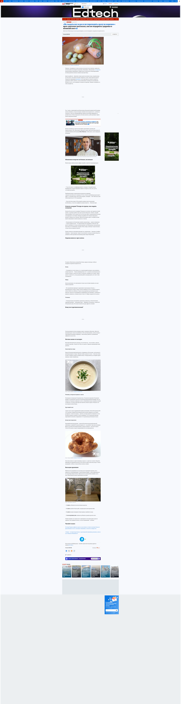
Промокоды (155, 1)
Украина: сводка (83, 19)
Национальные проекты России (82, 1)
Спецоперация (15, 1)
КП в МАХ (107, 19)
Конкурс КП (112, 19)
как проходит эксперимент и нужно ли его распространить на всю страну (87, 123)
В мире (36, 1)
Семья (119, 1)
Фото (6, 1)
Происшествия (72, 1)
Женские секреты (125, 1)
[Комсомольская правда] (67, 4)
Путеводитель (133, 1)
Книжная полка (140, 1)
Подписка (116, 3)
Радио (105, 3)
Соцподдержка (51, 1)
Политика (21, 1)
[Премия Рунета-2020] (76, 4)
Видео (10, 1)
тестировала (97, 69)
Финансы (104, 1)
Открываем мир (110, 1)
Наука (56, 1)
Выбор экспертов (93, 1)
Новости (68, 19)
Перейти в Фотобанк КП (75, 65)
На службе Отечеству (97, 19)
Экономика (32, 1)
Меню (1, 1)
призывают (78, 79)
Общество (26, 1)
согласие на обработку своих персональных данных (111, 612)
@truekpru (70, 545)
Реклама (110, 3)
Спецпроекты (166, 1)
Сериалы (160, 1)
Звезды (40, 1)
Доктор (99, 1)
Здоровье (45, 1)
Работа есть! (103, 19)
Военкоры (77, 19)
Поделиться (115, 34)
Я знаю (115, 1)
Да (82, 7)
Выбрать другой (86, 7)
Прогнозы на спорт (148, 1)
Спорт (60, 1)
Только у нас (73, 19)
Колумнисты (64, 1)
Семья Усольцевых (89, 19)
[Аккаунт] (179, 1)
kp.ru (99, 547)
